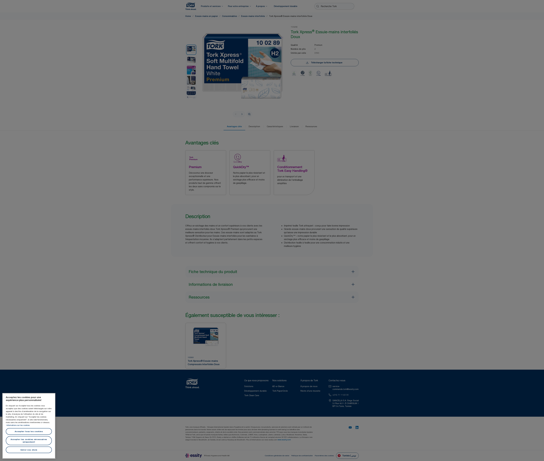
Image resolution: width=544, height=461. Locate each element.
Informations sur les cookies (18, 425)
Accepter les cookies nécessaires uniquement (29, 440)
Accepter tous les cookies (29, 431)
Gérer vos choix (28, 450)
